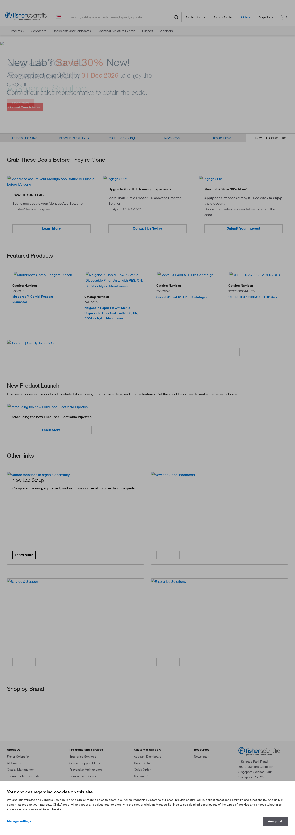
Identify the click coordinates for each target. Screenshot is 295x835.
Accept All (275, 821)
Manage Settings (19, 821)
